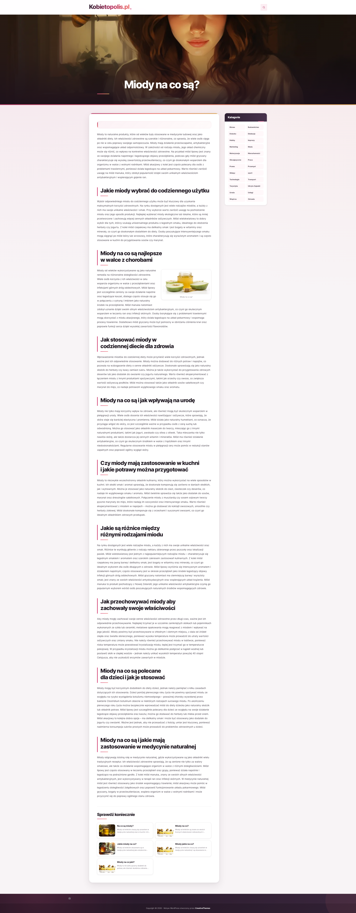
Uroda (232, 193)
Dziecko (233, 134)
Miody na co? (182, 826)
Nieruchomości (254, 153)
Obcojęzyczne (235, 160)
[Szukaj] (264, 7)
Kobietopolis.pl (109, 7)
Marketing (234, 147)
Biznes (232, 127)
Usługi (250, 193)
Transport (252, 179)
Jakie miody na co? (126, 844)
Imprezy (251, 140)
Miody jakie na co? (184, 844)
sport (250, 173)
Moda (250, 147)
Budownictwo (253, 127)
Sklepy (232, 173)
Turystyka (234, 186)
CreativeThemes (202, 908)
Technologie (234, 179)
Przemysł (252, 166)
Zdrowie (251, 199)
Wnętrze (233, 199)
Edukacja (251, 134)
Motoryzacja (235, 153)
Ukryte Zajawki (254, 186)
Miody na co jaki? (125, 862)
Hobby (232, 140)
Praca (250, 160)
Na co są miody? (125, 826)
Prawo (232, 166)
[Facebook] (70, 898)
